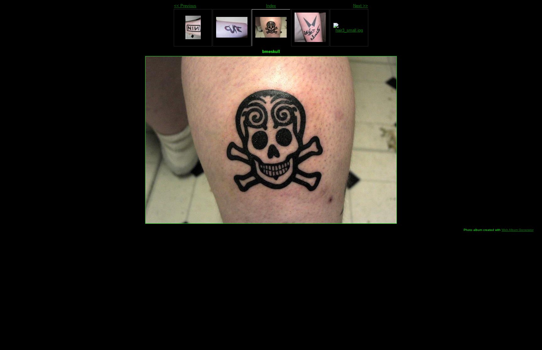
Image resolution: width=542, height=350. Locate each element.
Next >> (360, 5)
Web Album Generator (518, 230)
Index (271, 5)
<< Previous (185, 5)
